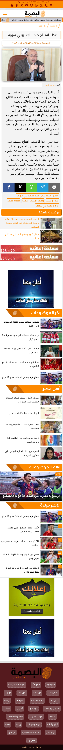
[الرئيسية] (11, 5)
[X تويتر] (21, 5)
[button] (6, 487)
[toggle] (4, 14)
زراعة (18, 724)
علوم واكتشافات (15, 717)
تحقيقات (20, 701)
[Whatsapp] (36, 5)
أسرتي (20, 708)
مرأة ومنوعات (34, 724)
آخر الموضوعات (45, 313)
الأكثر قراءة (50, 505)
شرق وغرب (53, 693)
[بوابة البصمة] (35, 13)
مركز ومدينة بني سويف (47, 206)
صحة (7, 724)
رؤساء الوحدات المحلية (33, 201)
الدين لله (54, 701)
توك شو (33, 708)
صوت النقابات (36, 717)
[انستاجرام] (31, 5)
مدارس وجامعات (51, 708)
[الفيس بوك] (16, 5)
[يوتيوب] (26, 5)
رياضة (6, 701)
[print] (54, 187)
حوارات (8, 693)
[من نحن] (46, 5)
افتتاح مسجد (13, 201)
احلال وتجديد (52, 201)
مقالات (7, 708)
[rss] (41, 5)
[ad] (31, 248)
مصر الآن (36, 685)
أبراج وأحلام (52, 724)
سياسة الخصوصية (30, 733)
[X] (20, 187)
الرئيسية (53, 26)
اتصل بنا (31, 740)
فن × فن (37, 693)
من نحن (11, 733)
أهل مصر (42, 26)
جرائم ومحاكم (37, 701)
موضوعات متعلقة (49, 212)
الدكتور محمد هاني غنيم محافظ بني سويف (37, 196)
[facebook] (9, 187)
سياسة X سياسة (16, 685)
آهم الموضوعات (44, 467)
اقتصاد (52, 717)
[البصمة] (31, 307)
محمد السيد (48, 85)
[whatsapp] (31, 187)
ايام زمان (50, 733)
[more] (51, 5)
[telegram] (42, 187)
